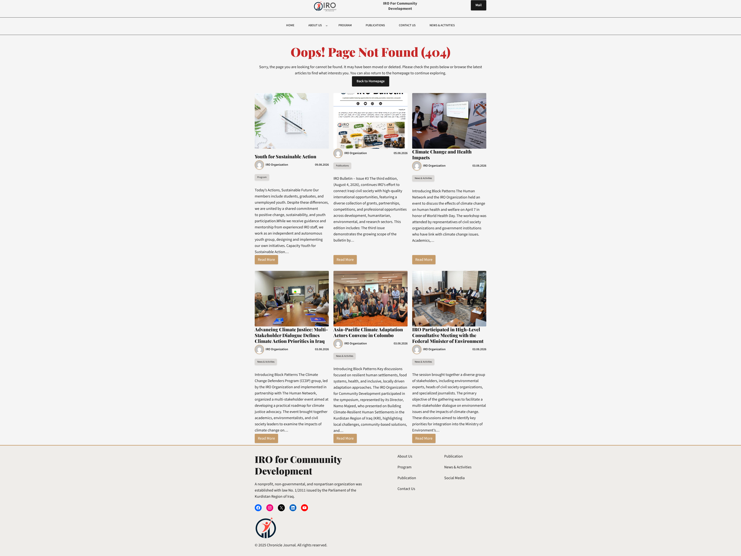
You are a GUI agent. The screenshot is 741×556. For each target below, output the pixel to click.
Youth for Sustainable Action (285, 156)
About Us (405, 456)
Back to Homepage (371, 81)
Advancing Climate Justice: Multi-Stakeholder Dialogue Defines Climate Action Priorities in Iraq (291, 335)
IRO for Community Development (400, 6)
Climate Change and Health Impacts (442, 154)
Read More (266, 259)
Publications (342, 165)
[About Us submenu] (327, 25)
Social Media (454, 478)
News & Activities (423, 178)
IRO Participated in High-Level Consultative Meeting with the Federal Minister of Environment (447, 335)
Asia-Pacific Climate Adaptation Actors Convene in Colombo (368, 332)
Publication (407, 478)
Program (262, 177)
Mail (478, 5)
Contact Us (406, 489)
